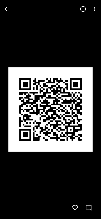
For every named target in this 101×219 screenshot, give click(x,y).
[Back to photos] (6, 9)
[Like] (75, 207)
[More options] (94, 9)
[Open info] (83, 9)
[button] (16, 109)
